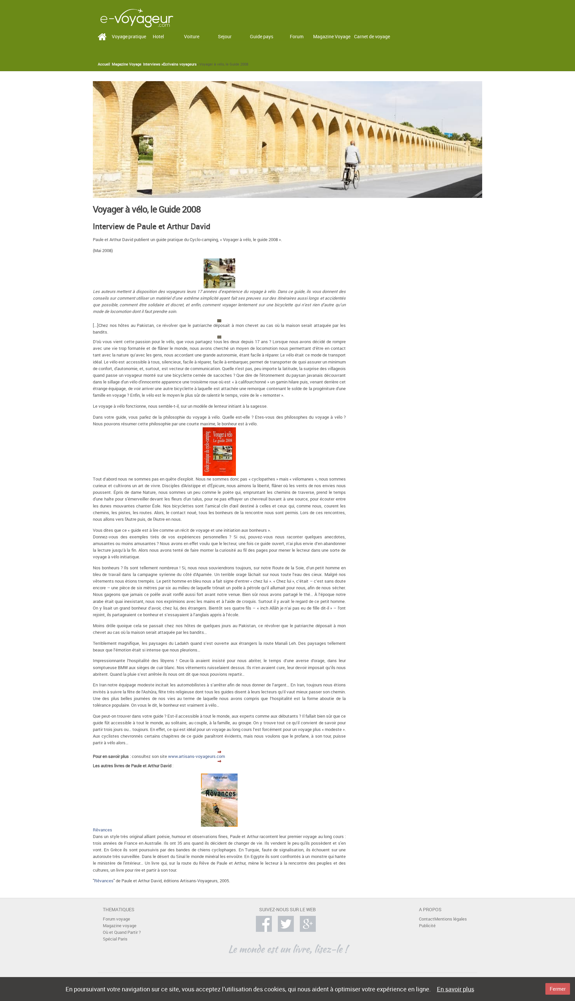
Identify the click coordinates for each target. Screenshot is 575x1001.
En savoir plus (455, 989)
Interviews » (153, 64)
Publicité (427, 926)
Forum (296, 36)
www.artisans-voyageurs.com (196, 756)
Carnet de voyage (372, 36)
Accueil (104, 64)
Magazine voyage (119, 926)
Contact (426, 919)
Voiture (191, 36)
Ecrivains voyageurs (180, 64)
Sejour (225, 36)
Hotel (158, 36)
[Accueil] (137, 17)
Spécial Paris (115, 939)
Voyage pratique (129, 36)
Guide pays (261, 36)
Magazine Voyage (331, 36)
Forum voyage (116, 919)
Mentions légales (450, 919)
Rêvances (102, 830)
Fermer (558, 988)
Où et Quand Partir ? (122, 932)
